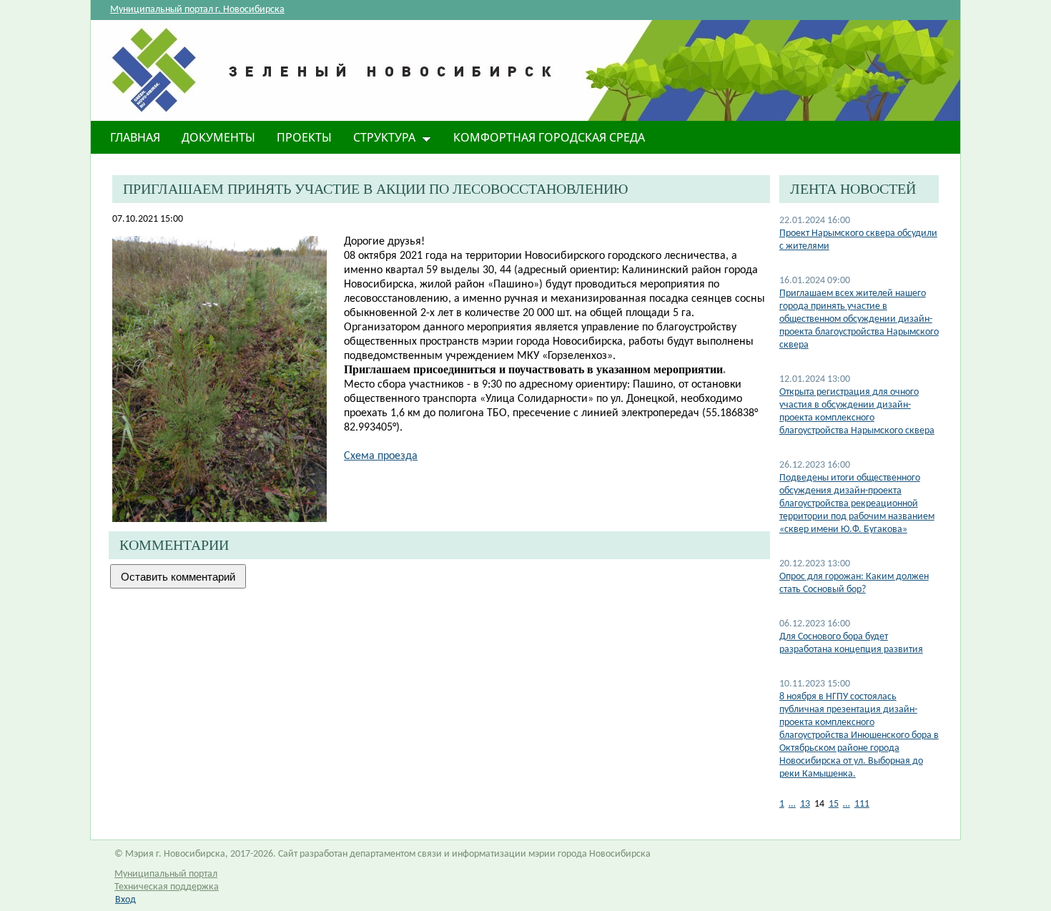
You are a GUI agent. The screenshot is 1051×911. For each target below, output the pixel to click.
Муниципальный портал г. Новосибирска (197, 9)
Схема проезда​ (381, 456)
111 (861, 804)
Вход (125, 900)
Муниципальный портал (165, 874)
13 (805, 804)
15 (834, 804)
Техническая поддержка (166, 887)
